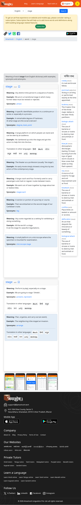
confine (65, 207)
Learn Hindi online (10, 477)
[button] (8, 381)
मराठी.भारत (17, 446)
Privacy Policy (22, 434)
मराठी (15, 153)
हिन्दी (34, 149)
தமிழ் (26, 153)
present (20, 297)
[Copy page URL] (6, 33)
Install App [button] (31, 383)
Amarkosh (9, 39)
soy (63, 171)
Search (63, 11)
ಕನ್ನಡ (9, 153)
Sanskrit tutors (21, 465)
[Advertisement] (40, 57)
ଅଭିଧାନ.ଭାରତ (8, 450)
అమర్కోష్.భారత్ (26, 446)
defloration (66, 219)
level (25, 125)
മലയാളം (33, 153)
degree (19, 125)
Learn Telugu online (26, 477)
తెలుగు (40, 149)
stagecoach (21, 192)
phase (19, 104)
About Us (7, 434)
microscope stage (24, 244)
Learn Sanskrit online (28, 480)
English (19, 39)
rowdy (64, 81)
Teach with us (52, 4)
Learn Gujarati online (11, 480)
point (30, 125)
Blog (25, 4)
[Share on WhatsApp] (14, 33)
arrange (20, 325)
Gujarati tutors (9, 465)
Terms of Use (33, 434)
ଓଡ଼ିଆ (47, 149)
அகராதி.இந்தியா (38, 446)
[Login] (77, 3)
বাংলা (20, 153)
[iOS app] (12, 421)
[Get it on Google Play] (71, 33)
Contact (43, 434)
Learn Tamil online (41, 477)
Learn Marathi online (57, 477)
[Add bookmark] (19, 86)
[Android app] (49, 421)
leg (18, 211)
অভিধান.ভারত (18, 450)
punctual (65, 90)
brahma (65, 104)
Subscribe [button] (41, 26)
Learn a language (37, 4)
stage (9, 86)
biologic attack (67, 121)
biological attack (68, 236)
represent (28, 297)
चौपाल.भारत (27, 450)
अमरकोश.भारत (8, 446)
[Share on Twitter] (10, 33)
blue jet (65, 143)
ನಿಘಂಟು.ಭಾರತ (63, 446)
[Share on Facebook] (18, 33)
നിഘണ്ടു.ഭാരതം (51, 446)
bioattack (65, 188)
